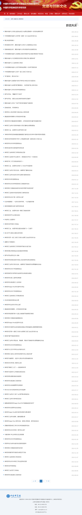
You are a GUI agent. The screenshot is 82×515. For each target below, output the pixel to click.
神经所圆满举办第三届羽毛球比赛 (14, 206)
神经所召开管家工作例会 (12, 224)
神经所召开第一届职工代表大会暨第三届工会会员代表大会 (21, 331)
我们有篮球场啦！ (10, 40)
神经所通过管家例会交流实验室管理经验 (16, 251)
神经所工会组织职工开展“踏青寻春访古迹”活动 (18, 246)
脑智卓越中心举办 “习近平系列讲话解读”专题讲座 (19, 103)
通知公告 (26, 13)
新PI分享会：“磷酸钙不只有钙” (13, 94)
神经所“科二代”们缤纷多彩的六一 (14, 161)
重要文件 (57, 13)
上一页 (34, 481)
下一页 (47, 481)
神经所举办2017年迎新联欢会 (13, 268)
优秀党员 (64, 13)
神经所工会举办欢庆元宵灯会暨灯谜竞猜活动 (17, 174)
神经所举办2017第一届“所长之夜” (14, 197)
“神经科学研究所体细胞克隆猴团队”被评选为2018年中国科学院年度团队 (25, 134)
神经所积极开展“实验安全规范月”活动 (15, 452)
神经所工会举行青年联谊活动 (13, 398)
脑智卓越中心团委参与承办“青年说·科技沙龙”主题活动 (20, 80)
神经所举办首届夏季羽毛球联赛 (14, 385)
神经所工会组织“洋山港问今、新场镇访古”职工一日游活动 (21, 157)
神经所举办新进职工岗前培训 (13, 380)
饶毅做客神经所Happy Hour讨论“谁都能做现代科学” (19, 403)
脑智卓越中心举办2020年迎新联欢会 (15, 89)
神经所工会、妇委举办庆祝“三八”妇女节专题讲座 (18, 165)
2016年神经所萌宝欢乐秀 (12, 300)
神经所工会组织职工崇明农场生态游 (15, 152)
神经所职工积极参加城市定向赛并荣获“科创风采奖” (19, 188)
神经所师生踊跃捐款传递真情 (13, 376)
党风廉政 (34, 13)
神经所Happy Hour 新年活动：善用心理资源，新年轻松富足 (22, 421)
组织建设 (12, 13)
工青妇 (51, 13)
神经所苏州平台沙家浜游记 (12, 215)
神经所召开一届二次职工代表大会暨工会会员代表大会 (20, 237)
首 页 (6, 13)
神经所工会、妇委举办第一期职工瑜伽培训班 (17, 210)
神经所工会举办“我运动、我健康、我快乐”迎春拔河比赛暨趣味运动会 (24, 340)
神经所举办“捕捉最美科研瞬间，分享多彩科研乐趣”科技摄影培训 (23, 121)
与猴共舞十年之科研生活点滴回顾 (14, 434)
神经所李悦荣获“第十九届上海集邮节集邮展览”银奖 (19, 313)
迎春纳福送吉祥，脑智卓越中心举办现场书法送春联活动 (21, 49)
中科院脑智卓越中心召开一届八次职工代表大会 (18, 71)
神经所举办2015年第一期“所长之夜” (15, 430)
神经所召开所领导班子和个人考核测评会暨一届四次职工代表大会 (23, 139)
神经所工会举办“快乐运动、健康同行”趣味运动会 (18, 170)
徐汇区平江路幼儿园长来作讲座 (14, 233)
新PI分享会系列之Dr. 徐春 (12, 255)
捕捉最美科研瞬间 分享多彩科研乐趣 (15, 116)
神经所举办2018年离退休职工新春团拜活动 (17, 183)
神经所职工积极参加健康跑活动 (14, 318)
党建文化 (16, 19)
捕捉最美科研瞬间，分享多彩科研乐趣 (15, 309)
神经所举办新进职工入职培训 (13, 282)
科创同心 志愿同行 (10, 219)
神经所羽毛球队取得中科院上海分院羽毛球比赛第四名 (20, 260)
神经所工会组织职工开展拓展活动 (14, 295)
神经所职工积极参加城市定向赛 (14, 448)
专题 (46, 13)
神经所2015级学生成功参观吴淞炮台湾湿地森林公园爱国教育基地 (23, 327)
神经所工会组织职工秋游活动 (13, 457)
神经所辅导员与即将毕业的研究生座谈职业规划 (18, 273)
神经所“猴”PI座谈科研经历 (12, 336)
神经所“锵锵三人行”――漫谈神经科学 (15, 367)
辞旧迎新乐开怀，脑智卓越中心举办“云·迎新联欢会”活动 (21, 45)
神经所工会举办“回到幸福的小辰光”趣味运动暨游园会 (20, 125)
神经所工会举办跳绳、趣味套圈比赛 (15, 416)
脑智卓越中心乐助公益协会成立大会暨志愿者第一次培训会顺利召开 (24, 31)
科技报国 (71, 13)
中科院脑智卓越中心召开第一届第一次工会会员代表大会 (21, 36)
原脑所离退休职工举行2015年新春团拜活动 (17, 425)
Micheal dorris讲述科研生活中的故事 (15, 389)
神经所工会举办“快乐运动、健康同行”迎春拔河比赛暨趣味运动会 (23, 264)
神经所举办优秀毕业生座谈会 (13, 407)
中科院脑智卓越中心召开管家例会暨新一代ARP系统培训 (21, 67)
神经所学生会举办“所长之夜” (13, 304)
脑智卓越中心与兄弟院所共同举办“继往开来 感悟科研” (20, 58)
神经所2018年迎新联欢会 (12, 179)
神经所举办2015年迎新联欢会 (13, 439)
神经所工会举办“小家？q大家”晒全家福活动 (17, 394)
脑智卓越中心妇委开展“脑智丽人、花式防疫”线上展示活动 (21, 85)
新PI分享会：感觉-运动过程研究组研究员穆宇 (18, 98)
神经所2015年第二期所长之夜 (13, 363)
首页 (12, 19)
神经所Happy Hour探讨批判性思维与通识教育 (18, 412)
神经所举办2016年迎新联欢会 (13, 345)
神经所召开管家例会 (10, 466)
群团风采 (21, 19)
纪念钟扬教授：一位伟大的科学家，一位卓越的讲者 (19, 201)
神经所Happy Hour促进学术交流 (14, 322)
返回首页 (76, 1)
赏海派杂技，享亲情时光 (12, 107)
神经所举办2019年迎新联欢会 (13, 143)
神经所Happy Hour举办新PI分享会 (14, 286)
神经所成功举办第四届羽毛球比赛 (14, 148)
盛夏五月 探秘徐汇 (10, 242)
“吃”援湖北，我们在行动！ (12, 76)
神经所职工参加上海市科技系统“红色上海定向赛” (18, 354)
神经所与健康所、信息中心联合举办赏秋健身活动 (19, 358)
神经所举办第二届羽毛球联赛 (13, 277)
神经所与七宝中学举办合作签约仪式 (15, 349)
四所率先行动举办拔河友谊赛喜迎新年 (15, 443)
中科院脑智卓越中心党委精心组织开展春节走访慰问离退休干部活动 (24, 54)
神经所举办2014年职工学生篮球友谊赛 (16, 461)
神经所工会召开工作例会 (12, 470)
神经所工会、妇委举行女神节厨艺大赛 (15, 130)
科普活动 (41, 13)
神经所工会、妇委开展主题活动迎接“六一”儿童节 (18, 228)
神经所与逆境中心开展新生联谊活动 (15, 371)
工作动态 (19, 13)
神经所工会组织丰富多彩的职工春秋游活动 (17, 192)
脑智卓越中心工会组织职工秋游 (14, 62)
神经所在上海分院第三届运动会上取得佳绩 (17, 112)
